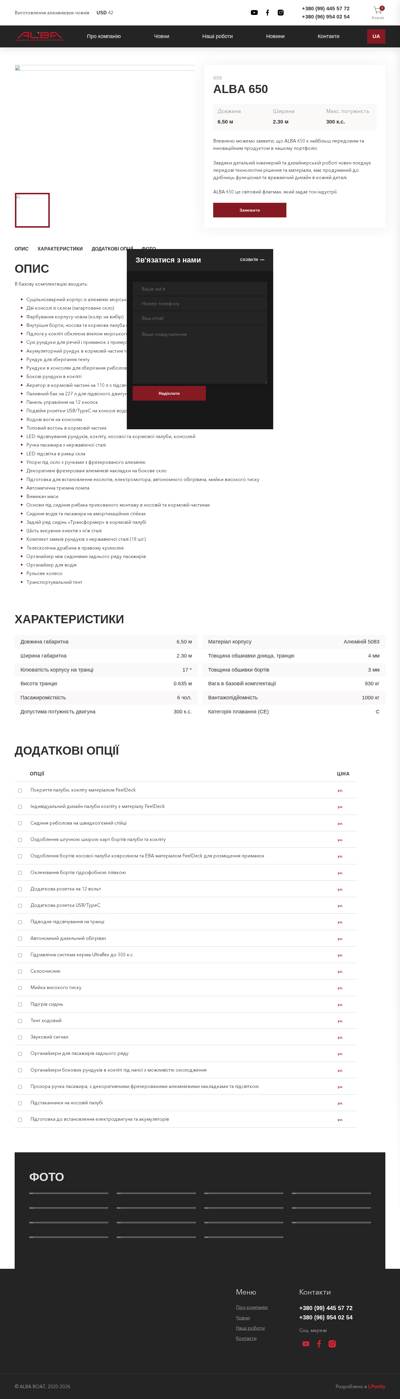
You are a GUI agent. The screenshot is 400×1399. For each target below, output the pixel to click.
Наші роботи (217, 36)
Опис (22, 248)
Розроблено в (360, 1386)
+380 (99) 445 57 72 (326, 8)
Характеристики (60, 248)
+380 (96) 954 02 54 (326, 17)
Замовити (250, 210)
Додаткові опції (112, 248)
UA (376, 36)
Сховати (249, 260)
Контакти (328, 36)
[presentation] (6, 124)
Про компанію (104, 36)
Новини (275, 36)
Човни (161, 36)
